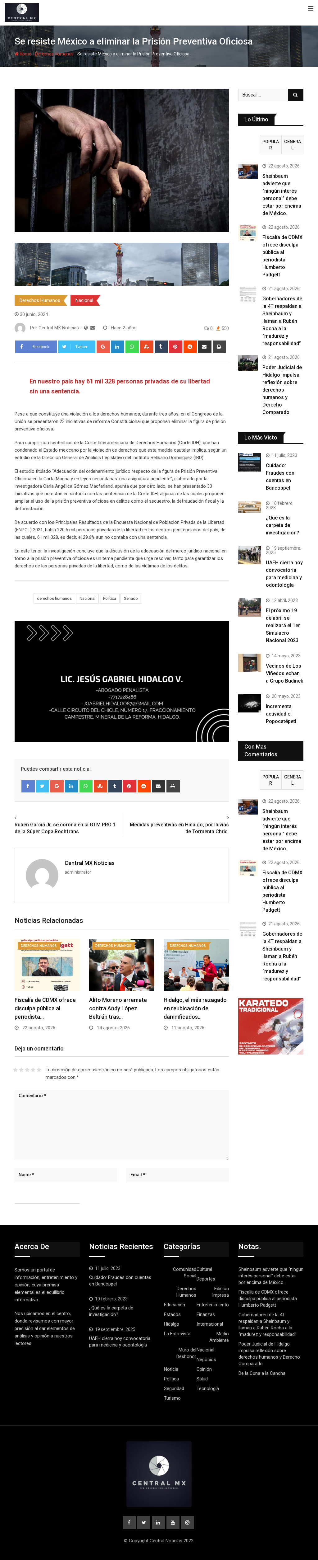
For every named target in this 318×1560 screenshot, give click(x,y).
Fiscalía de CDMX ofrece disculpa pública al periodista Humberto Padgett (267, 1298)
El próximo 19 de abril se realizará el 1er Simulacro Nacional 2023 (283, 625)
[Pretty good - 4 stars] (33, 1069)
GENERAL (292, 144)
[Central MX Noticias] (93, 328)
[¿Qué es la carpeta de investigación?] (249, 507)
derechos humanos (54, 598)
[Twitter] (42, 786)
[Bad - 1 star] (15, 1069)
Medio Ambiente (219, 1337)
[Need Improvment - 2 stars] (21, 1069)
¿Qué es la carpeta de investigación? (282, 525)
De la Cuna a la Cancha (261, 1373)
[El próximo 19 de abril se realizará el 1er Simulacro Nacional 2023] (249, 607)
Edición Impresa (220, 1292)
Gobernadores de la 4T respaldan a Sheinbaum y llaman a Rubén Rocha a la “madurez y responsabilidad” (282, 321)
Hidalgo (171, 1324)
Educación (174, 1305)
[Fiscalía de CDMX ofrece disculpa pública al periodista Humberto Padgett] (248, 233)
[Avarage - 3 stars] (27, 1069)
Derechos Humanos (54, 53)
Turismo (172, 1398)
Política (109, 598)
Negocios (206, 1359)
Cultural (204, 1269)
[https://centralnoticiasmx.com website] (86, 328)
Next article (214, 817)
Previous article (33, 817)
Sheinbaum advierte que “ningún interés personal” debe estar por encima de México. (270, 1275)
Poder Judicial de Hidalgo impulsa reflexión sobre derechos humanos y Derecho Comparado (282, 389)
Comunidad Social (184, 1272)
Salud (202, 1379)
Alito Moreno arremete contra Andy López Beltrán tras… (118, 1008)
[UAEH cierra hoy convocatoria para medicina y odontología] (249, 555)
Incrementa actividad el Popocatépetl (281, 713)
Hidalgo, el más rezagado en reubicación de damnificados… (195, 1008)
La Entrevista (177, 1334)
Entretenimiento (213, 1305)
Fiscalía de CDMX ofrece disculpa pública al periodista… (45, 1008)
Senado (131, 598)
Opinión (204, 1369)
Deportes (206, 1279)
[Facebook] (28, 786)
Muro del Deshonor (186, 1353)
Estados (172, 1314)
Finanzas (206, 1314)
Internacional (210, 1324)
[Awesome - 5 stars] (39, 1069)
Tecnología (208, 1388)
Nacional (84, 300)
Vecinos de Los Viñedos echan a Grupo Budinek (284, 673)
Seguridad (174, 1388)
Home (25, 53)
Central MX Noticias (90, 863)
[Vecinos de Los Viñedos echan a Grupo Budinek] (249, 663)
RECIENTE (249, 144)
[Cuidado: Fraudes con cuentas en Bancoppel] (249, 462)
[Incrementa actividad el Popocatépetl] (249, 703)
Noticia (171, 1369)
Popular (270, 144)
